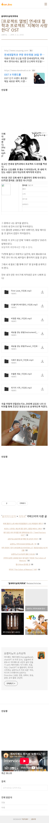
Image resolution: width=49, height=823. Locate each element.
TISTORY (25, 819)
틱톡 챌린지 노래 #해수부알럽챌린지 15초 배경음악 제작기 (23, 523)
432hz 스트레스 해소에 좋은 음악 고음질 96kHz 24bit (23, 528)
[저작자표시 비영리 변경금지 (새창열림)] (31, 503)
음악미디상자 (9, 516)
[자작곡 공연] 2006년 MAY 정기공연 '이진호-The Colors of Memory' (24, 559)
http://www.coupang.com (16, 50)
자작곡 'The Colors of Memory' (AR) (23, 569)
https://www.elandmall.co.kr (17, 70)
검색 (45, 787)
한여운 (24, 185)
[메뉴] (45, 4)
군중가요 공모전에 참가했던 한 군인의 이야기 (23, 539)
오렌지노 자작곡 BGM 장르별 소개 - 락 (23, 544)
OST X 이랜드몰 (12, 74)
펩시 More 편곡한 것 (23, 564)
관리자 (33, 819)
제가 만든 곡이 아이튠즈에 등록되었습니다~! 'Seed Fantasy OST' (24, 533)
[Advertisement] (24, 110)
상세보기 (25, 204)
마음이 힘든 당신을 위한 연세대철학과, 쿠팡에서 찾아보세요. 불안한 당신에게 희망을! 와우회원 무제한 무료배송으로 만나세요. (24, 60)
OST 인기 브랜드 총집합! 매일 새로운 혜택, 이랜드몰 (15, 80)
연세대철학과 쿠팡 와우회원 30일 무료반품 (24, 54)
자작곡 (22, 516)
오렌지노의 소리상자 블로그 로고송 (23, 554)
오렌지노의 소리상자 (15, 653)
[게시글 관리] (13, 503)
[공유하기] (9, 503)
